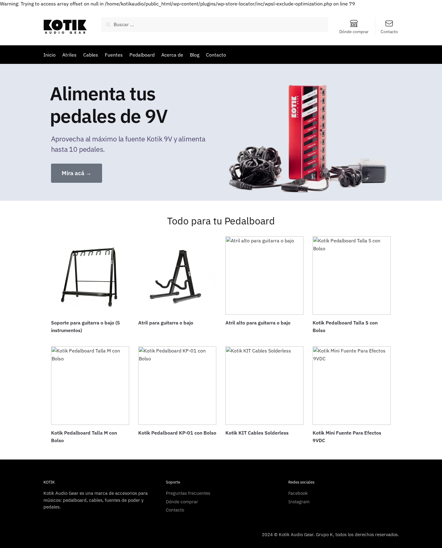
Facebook (298, 493)
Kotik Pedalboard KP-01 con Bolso (177, 433)
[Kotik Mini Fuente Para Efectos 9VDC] (352, 385)
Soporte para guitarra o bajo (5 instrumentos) (85, 327)
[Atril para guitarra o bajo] (177, 275)
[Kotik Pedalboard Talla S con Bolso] (352, 275)
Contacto (389, 31)
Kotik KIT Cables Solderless (257, 433)
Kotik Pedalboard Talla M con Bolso (84, 437)
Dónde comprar (353, 31)
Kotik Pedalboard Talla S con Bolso (345, 327)
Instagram (299, 502)
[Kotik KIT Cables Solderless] (264, 385)
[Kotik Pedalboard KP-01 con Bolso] (177, 385)
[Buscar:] (214, 24)
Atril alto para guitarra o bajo (257, 323)
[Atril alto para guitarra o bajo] (264, 275)
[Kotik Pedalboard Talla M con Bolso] (90, 385)
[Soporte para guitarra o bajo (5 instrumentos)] (90, 275)
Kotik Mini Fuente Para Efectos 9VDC (347, 437)
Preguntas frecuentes (188, 493)
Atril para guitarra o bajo (165, 323)
